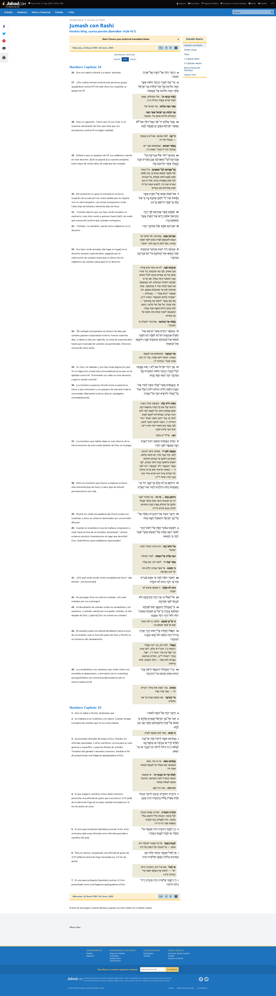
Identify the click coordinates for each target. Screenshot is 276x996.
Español (117, 59)
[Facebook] (201, 979)
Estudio (8, 12)
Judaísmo (22, 12)
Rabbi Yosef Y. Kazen (121, 981)
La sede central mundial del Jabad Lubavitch (156, 978)
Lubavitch (110, 978)
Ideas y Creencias (41, 12)
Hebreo (133, 59)
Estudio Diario (77, 19)
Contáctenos (202, 988)
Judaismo (145, 981)
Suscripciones (115, 961)
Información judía (157, 981)
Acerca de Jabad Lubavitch (179, 954)
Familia (59, 12)
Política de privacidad (185, 988)
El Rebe (171, 956)
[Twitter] (206, 979)
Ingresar (182, 3)
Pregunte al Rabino (210, 3)
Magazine (90, 956)
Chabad (103, 978)
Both (125, 59)
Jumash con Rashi (96, 19)
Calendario (114, 956)
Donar (253, 3)
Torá (139, 981)
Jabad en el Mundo (175, 958)
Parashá (147, 956)
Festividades (149, 954)
